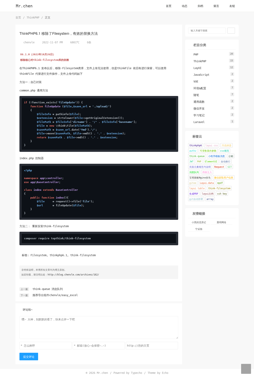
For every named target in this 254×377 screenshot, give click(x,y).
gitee (192, 183)
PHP (194, 54)
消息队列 (194, 172)
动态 (184, 6)
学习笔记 (197, 115)
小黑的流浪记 (199, 222)
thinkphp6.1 (58, 255)
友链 (232, 6)
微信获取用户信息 (223, 177)
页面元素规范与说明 (200, 167)
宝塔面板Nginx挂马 (200, 177)
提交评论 (28, 356)
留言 (216, 6)
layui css (211, 145)
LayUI (195, 68)
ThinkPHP (33, 17)
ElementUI (211, 161)
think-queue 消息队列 (48, 289)
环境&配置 (198, 88)
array (210, 199)
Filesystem (38, 255)
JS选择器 (226, 145)
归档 (200, 6)
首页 (168, 6)
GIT (230, 167)
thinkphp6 (195, 145)
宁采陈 (198, 229)
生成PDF (193, 193)
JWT (191, 161)
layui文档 (208, 193)
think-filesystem (83, 255)
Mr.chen (24, 6)
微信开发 (197, 108)
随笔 (194, 95)
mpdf (220, 183)
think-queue (197, 156)
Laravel (197, 122)
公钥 (230, 156)
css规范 (224, 150)
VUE (194, 81)
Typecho (136, 372)
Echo (165, 372)
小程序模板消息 (216, 156)
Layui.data (207, 183)
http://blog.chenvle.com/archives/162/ (73, 274)
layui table (197, 188)
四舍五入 (207, 172)
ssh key (222, 193)
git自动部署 (196, 199)
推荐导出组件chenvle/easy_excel (55, 295)
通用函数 (197, 101)
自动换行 (225, 161)
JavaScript (199, 74)
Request (219, 167)
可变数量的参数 (208, 150)
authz (192, 150)
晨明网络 (221, 222)
